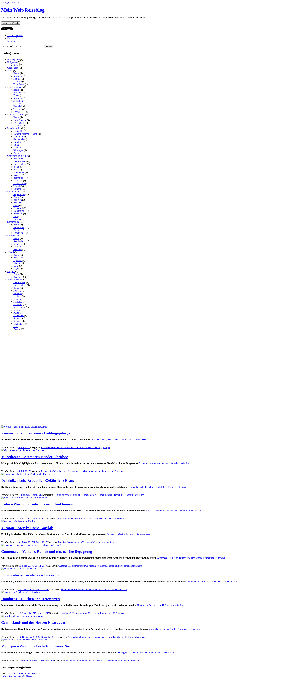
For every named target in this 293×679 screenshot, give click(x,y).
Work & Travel (14, 279)
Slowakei (17, 180)
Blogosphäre (13, 59)
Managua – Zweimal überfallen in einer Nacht (37, 646)
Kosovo (17, 290)
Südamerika (13, 191)
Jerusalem (18, 76)
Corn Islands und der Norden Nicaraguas (33, 622)
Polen (16, 312)
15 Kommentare (111, 495)
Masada (17, 103)
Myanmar (18, 310)
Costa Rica (18, 131)
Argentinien (19, 194)
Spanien (17, 321)
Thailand (17, 246)
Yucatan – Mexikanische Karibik (27, 528)
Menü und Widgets (10, 23)
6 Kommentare (94, 518)
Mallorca (17, 301)
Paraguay (17, 213)
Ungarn (11, 271)
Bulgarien (12, 62)
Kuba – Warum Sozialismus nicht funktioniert (37, 504)
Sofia (15, 65)
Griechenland (19, 164)
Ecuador (17, 208)
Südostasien (13, 235)
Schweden (18, 315)
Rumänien (18, 178)
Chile (16, 205)
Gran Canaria (19, 120)
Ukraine (17, 189)
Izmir (15, 266)
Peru (15, 216)
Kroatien (17, 293)
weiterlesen (119, 439)
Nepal (16, 175)
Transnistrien (19, 183)
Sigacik (17, 268)
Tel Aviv (17, 81)
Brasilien (17, 202)
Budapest (17, 277)
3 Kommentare (79, 447)
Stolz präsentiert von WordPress (16, 676)
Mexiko (17, 147)
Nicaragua (18, 150)
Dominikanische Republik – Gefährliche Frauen (38, 480)
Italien (16, 288)
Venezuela (18, 233)
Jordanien (18, 101)
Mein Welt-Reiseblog (23, 10)
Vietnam (17, 249)
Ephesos (17, 260)
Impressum (12, 41)
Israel (10, 70)
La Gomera (18, 123)
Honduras (18, 142)
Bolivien (17, 200)
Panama (17, 153)
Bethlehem (18, 92)
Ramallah (18, 106)
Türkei (16, 186)
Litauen (17, 299)
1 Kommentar (90, 542)
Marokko (17, 304)
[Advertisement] (24, 379)
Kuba (16, 145)
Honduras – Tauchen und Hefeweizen (30, 599)
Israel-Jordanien (15, 87)
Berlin (16, 73)
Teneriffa (17, 125)
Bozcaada (18, 257)
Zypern (16, 329)
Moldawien (18, 172)
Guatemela (18, 139)
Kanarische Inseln (16, 114)
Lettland (17, 296)
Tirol (15, 326)
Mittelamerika (14, 128)
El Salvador (19, 136)
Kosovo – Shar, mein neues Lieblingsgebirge (35, 433)
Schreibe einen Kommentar (88, 471)
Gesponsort (12, 67)
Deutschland (19, 161)
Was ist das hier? (15, 35)
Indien (16, 167)
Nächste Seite (33, 673)
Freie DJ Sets (13, 38)
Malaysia (17, 244)
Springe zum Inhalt (10, 2)
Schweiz (17, 318)
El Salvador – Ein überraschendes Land (32, 575)
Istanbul (17, 263)
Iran (15, 169)
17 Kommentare (107, 660)
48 (22, 673)
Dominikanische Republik (26, 134)
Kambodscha (19, 241)
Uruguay (17, 219)
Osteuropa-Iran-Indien (18, 156)
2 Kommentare (97, 613)
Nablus (16, 78)
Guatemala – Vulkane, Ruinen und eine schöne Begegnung (46, 552)
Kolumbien (18, 211)
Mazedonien (19, 307)
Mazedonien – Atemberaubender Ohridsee (34, 457)
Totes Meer (18, 84)
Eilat (15, 95)
